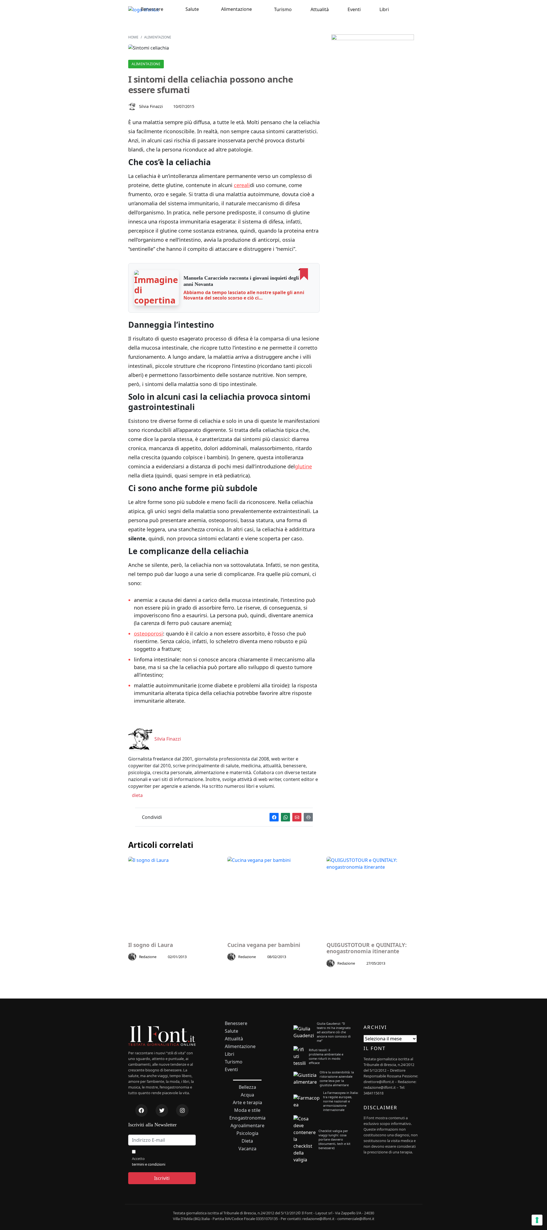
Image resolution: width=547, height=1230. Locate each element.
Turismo (283, 9)
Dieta (247, 1141)
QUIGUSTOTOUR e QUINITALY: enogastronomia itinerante (366, 948)
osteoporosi (148, 633)
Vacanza (247, 1149)
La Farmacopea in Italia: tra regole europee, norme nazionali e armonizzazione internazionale (340, 1101)
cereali (242, 185)
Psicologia (247, 1133)
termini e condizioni (148, 1164)
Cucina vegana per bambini (263, 945)
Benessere (152, 9)
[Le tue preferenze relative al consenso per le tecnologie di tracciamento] (537, 1220)
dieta (137, 795)
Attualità (320, 9)
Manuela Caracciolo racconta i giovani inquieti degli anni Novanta (241, 281)
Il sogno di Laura (150, 945)
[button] (156, 288)
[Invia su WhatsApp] (285, 817)
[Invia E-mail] (296, 817)
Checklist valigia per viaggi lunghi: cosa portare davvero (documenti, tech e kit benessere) (334, 1139)
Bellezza (247, 1087)
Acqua (247, 1095)
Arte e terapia (247, 1102)
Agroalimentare (247, 1126)
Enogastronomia (247, 1118)
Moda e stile (247, 1110)
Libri (384, 9)
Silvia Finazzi (151, 106)
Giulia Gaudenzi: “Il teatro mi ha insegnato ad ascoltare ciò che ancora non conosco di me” (334, 1032)
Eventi (354, 9)
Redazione (148, 956)
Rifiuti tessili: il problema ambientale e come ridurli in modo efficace (326, 1056)
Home (133, 37)
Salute (192, 9)
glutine (303, 466)
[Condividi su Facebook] (274, 817)
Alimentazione (236, 9)
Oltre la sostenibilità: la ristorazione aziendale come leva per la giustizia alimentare (337, 1078)
